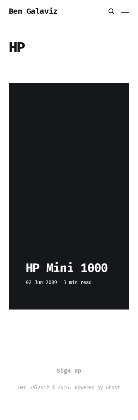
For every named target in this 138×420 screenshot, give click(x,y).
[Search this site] (111, 11)
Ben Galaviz (33, 11)
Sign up (69, 370)
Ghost (113, 388)
